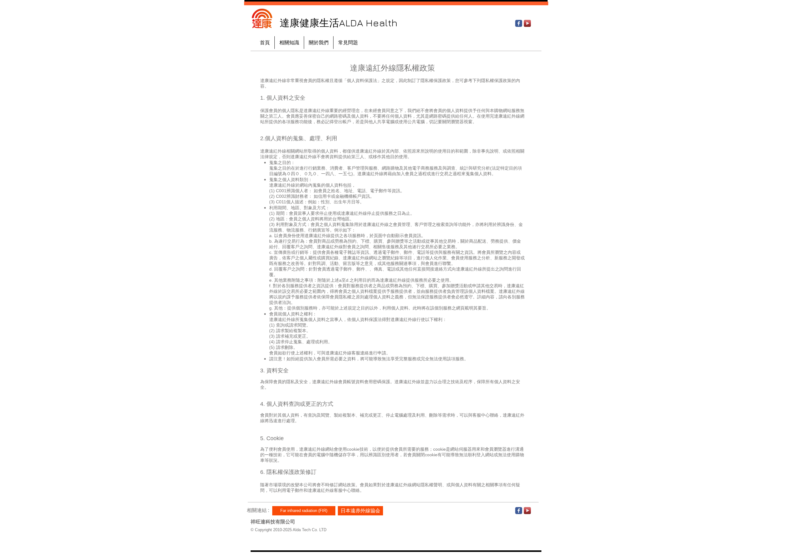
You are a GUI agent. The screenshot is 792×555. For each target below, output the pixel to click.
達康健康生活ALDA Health (339, 22)
